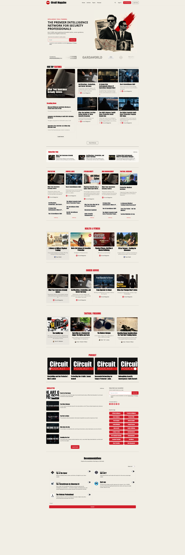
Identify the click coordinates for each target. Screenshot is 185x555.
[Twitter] (110, 404)
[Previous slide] (50, 368)
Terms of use (69, 43)
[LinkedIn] (112, 404)
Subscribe (72, 40)
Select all (130, 466)
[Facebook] (114, 404)
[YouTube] (118, 404)
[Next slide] (135, 368)
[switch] (134, 466)
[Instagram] (116, 404)
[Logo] (48, 2)
